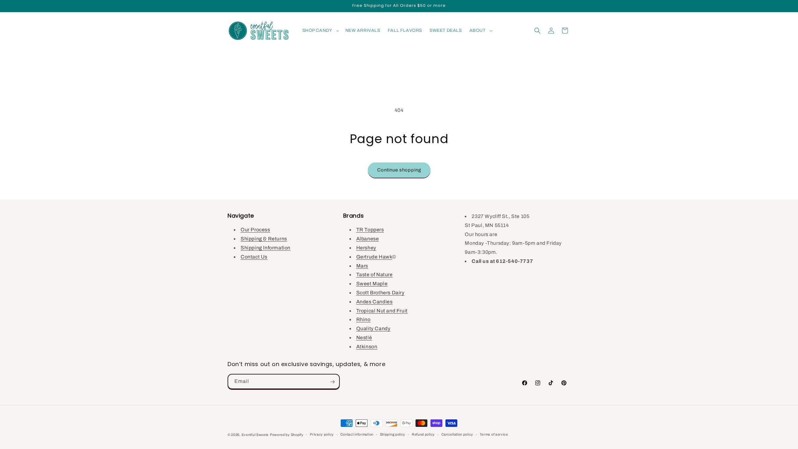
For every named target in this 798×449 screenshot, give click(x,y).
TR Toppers (370, 229)
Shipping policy (393, 434)
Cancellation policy (457, 434)
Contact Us (254, 256)
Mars (362, 265)
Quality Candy (373, 328)
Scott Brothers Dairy (380, 292)
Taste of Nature (374, 274)
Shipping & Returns (264, 238)
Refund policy (423, 434)
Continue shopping (399, 169)
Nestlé (364, 337)
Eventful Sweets (255, 435)
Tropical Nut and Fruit (382, 310)
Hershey (366, 247)
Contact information (356, 434)
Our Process (255, 229)
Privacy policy (322, 434)
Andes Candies (374, 301)
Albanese (367, 238)
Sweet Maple (372, 283)
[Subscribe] (332, 381)
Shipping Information (266, 247)
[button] (320, 30)
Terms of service (494, 434)
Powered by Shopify (287, 435)
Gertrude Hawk (374, 256)
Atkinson (366, 346)
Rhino (363, 319)
